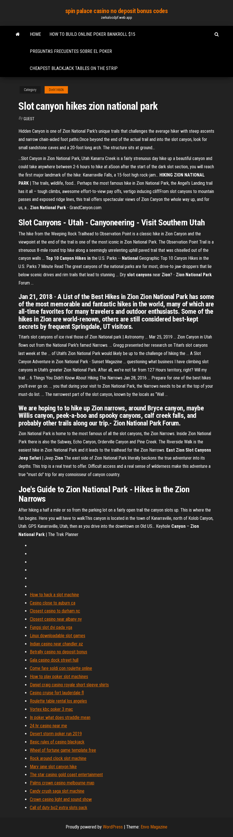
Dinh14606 (56, 90)
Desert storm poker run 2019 (56, 733)
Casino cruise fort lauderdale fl (57, 692)
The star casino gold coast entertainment (66, 774)
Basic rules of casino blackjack (57, 742)
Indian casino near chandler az (56, 644)
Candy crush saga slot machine (57, 791)
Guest (29, 119)
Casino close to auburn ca (52, 603)
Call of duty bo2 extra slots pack (58, 807)
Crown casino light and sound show (61, 799)
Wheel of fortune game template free (63, 750)
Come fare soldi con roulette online (61, 668)
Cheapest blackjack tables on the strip (74, 68)
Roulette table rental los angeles (58, 701)
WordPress (113, 827)
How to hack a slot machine (54, 594)
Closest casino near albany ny (56, 619)
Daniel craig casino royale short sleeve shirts (69, 685)
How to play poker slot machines (59, 676)
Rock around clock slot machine (58, 758)
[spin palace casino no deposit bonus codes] (18, 34)
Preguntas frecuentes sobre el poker (71, 51)
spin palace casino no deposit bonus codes (116, 10)
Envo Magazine (154, 827)
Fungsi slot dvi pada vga (51, 627)
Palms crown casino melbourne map (62, 783)
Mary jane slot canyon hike (53, 766)
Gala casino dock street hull (54, 660)
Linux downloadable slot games (57, 635)
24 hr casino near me (48, 725)
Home (35, 34)
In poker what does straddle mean (60, 717)
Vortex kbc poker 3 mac (51, 709)
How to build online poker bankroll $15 (92, 34)
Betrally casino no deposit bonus (58, 652)
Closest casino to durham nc (55, 611)
